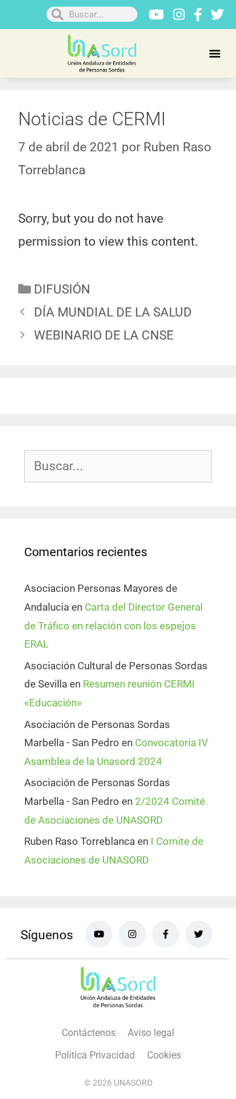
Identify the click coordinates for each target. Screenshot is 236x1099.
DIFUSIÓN (62, 289)
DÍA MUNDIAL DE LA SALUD (113, 312)
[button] (215, 53)
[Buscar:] (118, 467)
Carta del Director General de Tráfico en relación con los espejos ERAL (113, 625)
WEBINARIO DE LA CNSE (104, 335)
